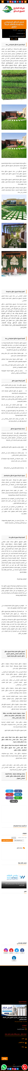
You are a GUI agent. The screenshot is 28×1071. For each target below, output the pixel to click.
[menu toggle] (25, 2)
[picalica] (20, 1069)
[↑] (14, 1064)
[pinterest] (18, 2)
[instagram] (13, 2)
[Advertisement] (15, 917)
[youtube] (22, 2)
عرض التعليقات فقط (18, 840)
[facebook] (8, 2)
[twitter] (15, 2)
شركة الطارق (8, 1066)
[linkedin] (20, 2)
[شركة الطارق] (14, 9)
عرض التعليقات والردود (7, 840)
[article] (14, 810)
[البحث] (2, 2)
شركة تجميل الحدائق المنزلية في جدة (16, 36)
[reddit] (10, 2)
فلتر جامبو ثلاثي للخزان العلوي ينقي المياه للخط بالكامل (15, 1018)
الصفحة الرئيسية (20, 33)
